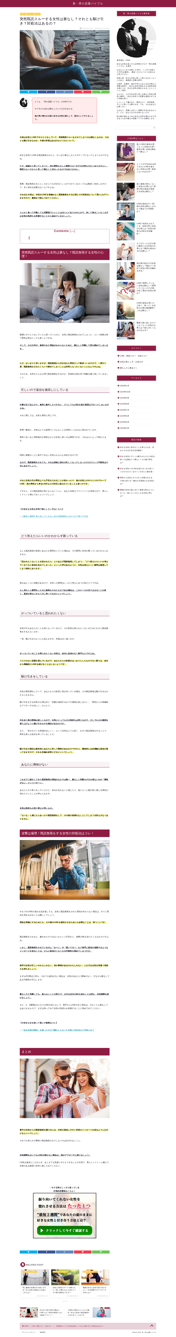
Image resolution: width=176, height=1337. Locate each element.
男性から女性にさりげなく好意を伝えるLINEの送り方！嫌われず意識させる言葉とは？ (137, 481)
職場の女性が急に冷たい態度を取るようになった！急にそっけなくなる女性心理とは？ (137, 493)
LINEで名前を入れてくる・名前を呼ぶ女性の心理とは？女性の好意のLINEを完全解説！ (146, 228)
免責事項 (42, 1332)
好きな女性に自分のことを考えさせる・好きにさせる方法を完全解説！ (137, 448)
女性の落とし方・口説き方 (131, 362)
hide (72, 231)
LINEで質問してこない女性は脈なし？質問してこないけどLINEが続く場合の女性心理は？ (146, 288)
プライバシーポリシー (29, 1332)
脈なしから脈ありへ (128, 368)
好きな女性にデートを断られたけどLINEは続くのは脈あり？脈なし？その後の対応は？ (137, 459)
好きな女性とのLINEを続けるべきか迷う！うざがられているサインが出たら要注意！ (137, 470)
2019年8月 (124, 404)
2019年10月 (125, 392)
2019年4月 (124, 428)
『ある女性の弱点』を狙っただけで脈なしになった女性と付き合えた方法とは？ (58, 1030)
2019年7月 (124, 410)
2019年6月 (124, 416)
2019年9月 (124, 398)
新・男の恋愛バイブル (88, 3)
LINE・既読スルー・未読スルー (30, 14)
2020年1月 (124, 386)
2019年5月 (124, 422)
